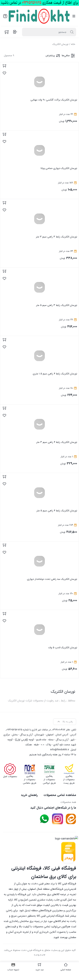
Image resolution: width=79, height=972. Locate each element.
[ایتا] (70, 819)
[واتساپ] (44, 819)
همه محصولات (68, 802)
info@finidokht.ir (59, 750)
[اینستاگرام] (57, 818)
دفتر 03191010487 (61, 730)
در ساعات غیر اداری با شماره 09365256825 (28, 730)
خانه (73, 44)
